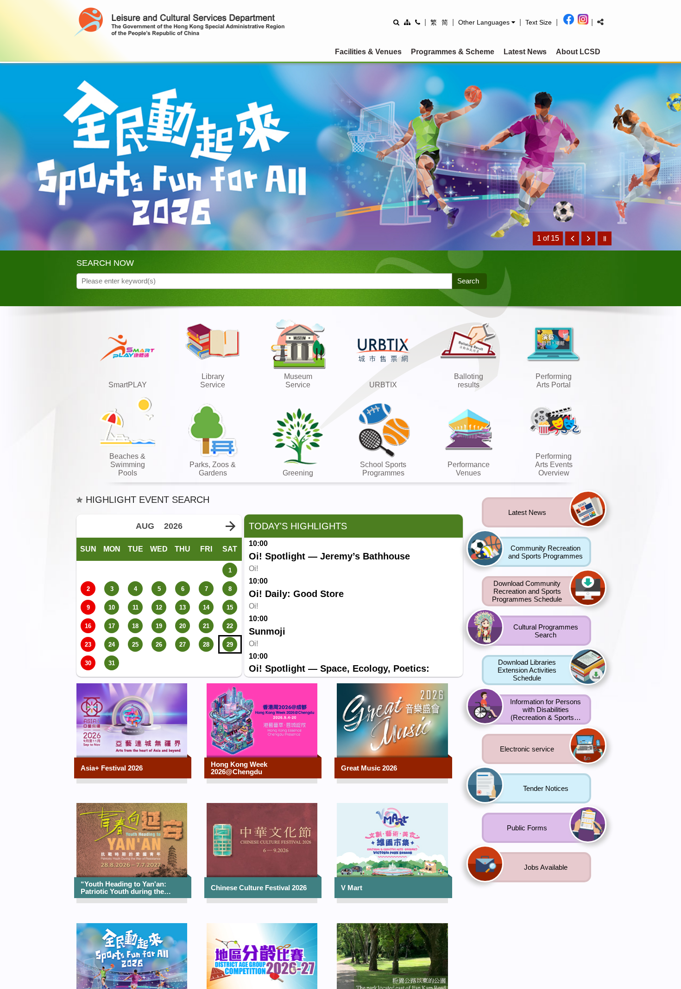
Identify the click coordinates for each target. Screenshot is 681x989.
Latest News (525, 52)
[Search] (396, 22)
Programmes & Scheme (452, 52)
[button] (486, 22)
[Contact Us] (417, 22)
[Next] (588, 238)
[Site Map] (407, 22)
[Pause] (605, 238)
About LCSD (578, 52)
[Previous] (572, 238)
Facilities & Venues (368, 52)
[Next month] (230, 526)
